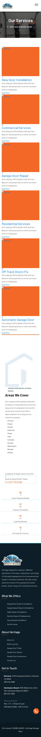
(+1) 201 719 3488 (13, 482)
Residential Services (16, 224)
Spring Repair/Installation (17, 620)
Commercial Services (16, 128)
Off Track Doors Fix (15, 272)
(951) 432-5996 (9, 682)
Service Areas (12, 624)
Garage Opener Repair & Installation (20, 608)
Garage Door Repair (15, 176)
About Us (10, 640)
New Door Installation (17, 80)
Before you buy (12, 644)
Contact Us (11, 660)
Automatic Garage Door (18, 320)
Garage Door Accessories (16, 656)
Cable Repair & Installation (17, 612)
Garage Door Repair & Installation (19, 604)
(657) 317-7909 (9, 694)
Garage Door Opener (14, 652)
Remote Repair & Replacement (19, 616)
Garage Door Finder (14, 648)
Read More (6, 93)
